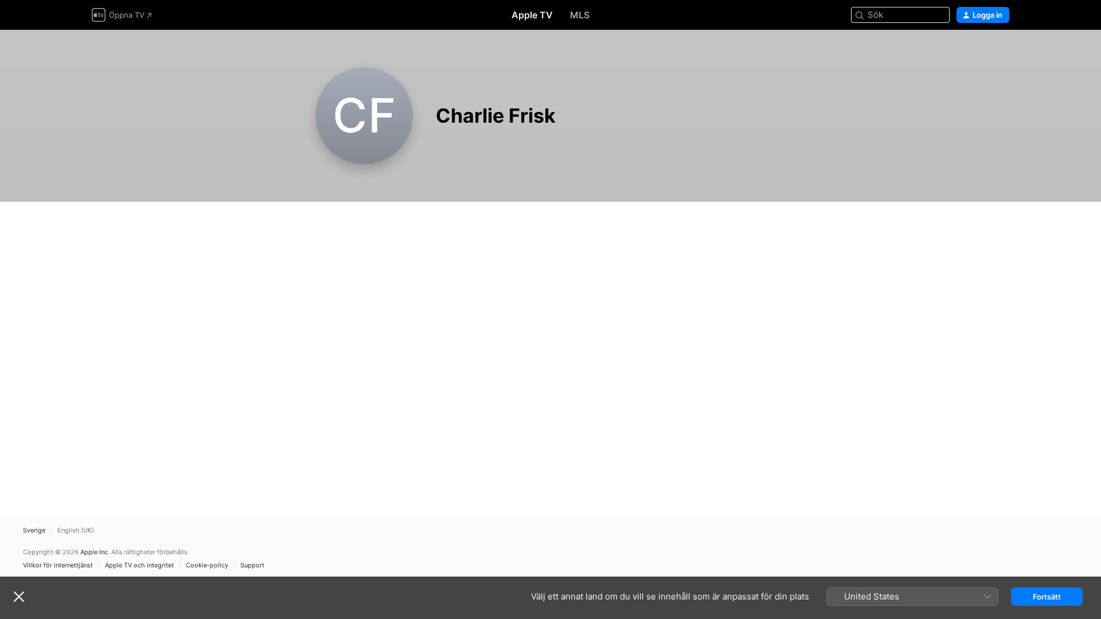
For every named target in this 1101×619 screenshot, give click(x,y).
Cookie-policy (207, 565)
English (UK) (75, 530)
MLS (579, 15)
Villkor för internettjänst (58, 565)
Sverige (34, 530)
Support (252, 565)
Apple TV (532, 15)
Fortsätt (1047, 596)
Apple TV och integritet (139, 565)
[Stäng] (19, 596)
